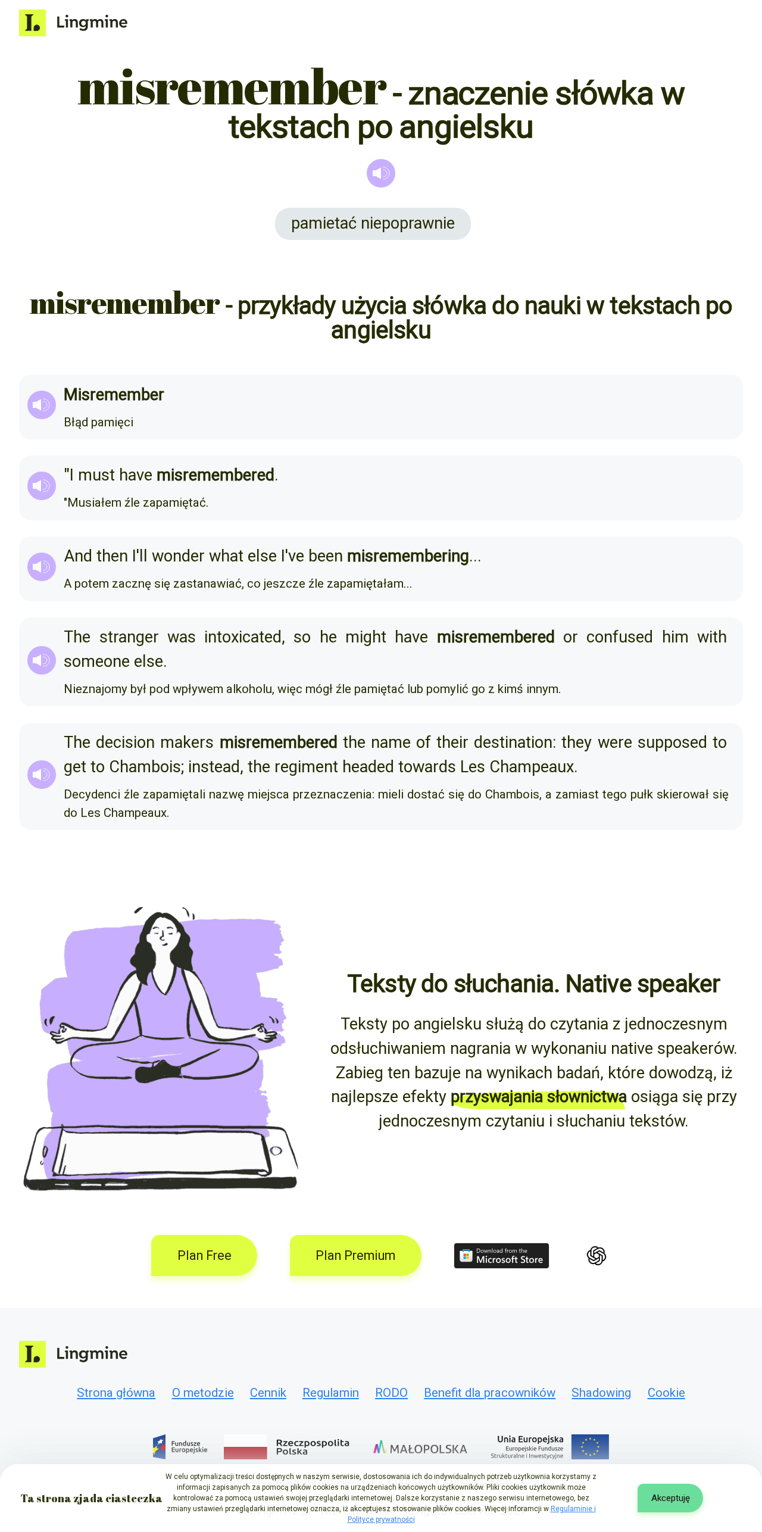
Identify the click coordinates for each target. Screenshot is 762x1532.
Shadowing (601, 1393)
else (262, 556)
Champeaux (531, 766)
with (712, 637)
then (112, 556)
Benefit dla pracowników (489, 1393)
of (423, 742)
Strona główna (116, 1393)
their (452, 742)
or (570, 637)
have (135, 475)
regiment (306, 766)
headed (368, 766)
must (96, 475)
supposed (672, 742)
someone (97, 661)
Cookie (666, 1393)
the (354, 742)
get (75, 766)
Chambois (145, 766)
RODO (391, 1393)
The (77, 637)
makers (187, 742)
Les (472, 766)
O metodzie (203, 1393)
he (328, 637)
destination (513, 742)
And (78, 556)
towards (427, 766)
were (615, 742)
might (365, 637)
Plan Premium (355, 1255)
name (391, 742)
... (475, 556)
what (226, 556)
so (302, 637)
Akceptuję (670, 1498)
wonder (178, 556)
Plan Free (204, 1255)
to (720, 742)
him (675, 637)
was (181, 637)
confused (619, 637)
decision (125, 742)
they (576, 742)
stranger (129, 637)
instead (214, 766)
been (325, 556)
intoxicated (243, 637)
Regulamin (330, 1393)
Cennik (268, 1393)
